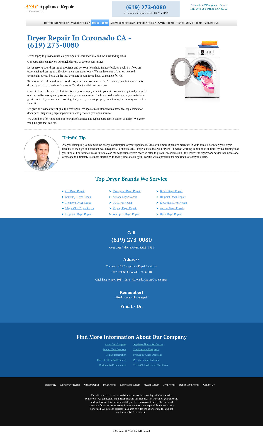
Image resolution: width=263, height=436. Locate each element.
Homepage (50, 384)
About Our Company (115, 344)
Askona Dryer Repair (125, 197)
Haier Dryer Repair (171, 214)
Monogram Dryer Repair (127, 191)
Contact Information (116, 354)
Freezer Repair (146, 22)
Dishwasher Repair (123, 22)
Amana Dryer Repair (172, 208)
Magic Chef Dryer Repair (79, 208)
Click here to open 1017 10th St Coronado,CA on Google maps (131, 279)
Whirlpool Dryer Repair (126, 214)
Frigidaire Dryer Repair (78, 214)
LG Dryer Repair (122, 202)
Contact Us (211, 22)
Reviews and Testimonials (112, 365)
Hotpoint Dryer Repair (172, 197)
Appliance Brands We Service (148, 344)
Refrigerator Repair (56, 22)
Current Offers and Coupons (111, 360)
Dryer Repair (100, 22)
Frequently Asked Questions (147, 354)
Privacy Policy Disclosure (146, 360)
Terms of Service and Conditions (150, 365)
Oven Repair (166, 22)
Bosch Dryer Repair (171, 191)
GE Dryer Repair (75, 191)
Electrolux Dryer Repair (173, 202)
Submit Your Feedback (114, 349)
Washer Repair (80, 22)
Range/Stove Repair (189, 22)
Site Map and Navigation (146, 349)
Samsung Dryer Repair (78, 197)
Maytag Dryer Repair (125, 208)
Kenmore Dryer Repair (78, 202)
